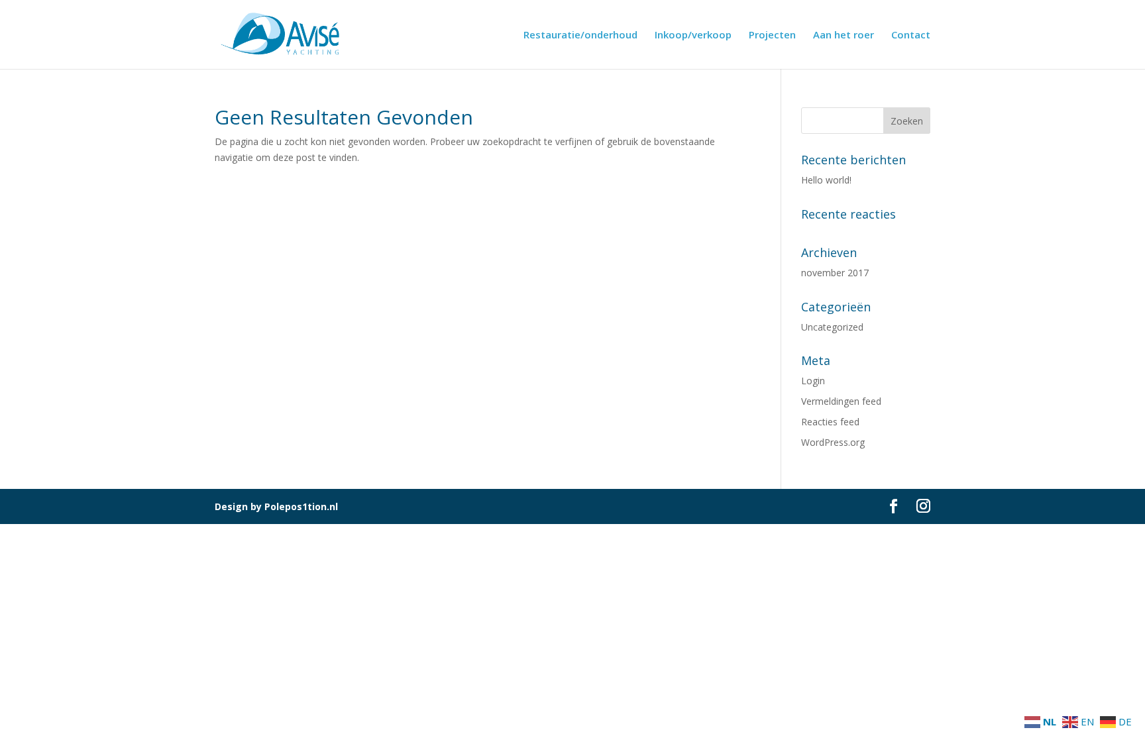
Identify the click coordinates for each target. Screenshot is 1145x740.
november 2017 (835, 272)
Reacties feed (830, 421)
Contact (910, 35)
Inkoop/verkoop (693, 35)
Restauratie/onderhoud (580, 35)
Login (813, 380)
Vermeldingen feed (841, 401)
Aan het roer (843, 35)
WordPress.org (833, 442)
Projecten (772, 35)
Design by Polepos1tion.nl (276, 506)
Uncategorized (832, 327)
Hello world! (826, 180)
